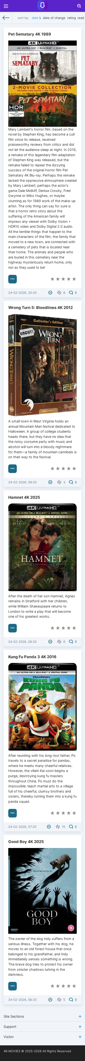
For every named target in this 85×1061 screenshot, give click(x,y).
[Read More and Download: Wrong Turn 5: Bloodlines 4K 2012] (12, 468)
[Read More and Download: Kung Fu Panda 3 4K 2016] (12, 813)
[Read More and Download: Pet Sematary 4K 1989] (12, 279)
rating (71, 18)
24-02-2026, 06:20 (22, 1000)
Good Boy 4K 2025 (26, 841)
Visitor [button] (9, 1037)
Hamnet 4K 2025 (24, 497)
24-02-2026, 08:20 (22, 642)
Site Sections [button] (14, 1016)
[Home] (6, 18)
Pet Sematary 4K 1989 (29, 34)
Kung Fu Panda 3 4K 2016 (32, 656)
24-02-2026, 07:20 (22, 827)
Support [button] (10, 1027)
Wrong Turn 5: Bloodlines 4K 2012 (40, 307)
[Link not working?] (50, 293)
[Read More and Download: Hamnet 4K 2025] (12, 628)
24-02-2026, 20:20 (22, 293)
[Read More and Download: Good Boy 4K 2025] (12, 986)
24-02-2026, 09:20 (22, 482)
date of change (54, 18)
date (35, 18)
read (80, 18)
